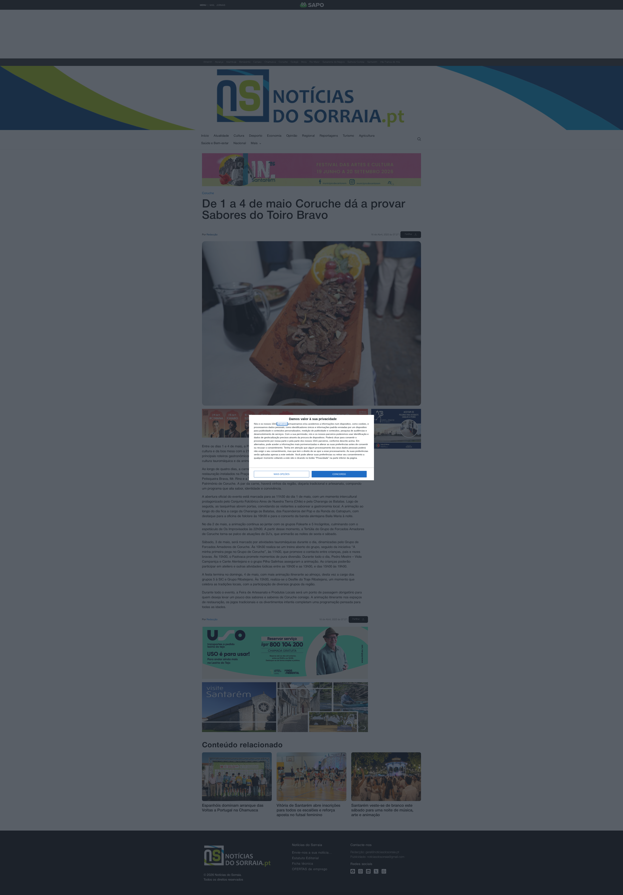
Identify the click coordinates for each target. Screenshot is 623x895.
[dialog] (311, 447)
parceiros (282, 424)
